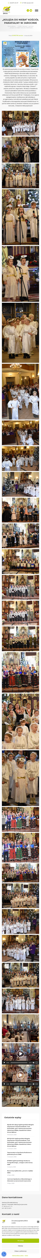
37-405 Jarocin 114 (27, 3)
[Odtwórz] (4, 1063)
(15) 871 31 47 (14, 3)
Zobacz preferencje (20, 1251)
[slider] (19, 1062)
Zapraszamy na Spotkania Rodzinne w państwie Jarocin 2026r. (19, 1153)
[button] (38, 1222)
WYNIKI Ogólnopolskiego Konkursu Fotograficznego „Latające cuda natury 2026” (20, 1162)
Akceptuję (20, 1240)
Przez (16, 35)
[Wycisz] (34, 1063)
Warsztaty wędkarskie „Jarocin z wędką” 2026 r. (20, 1172)
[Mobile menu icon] (36, 10)
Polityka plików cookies (18, 1255)
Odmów (20, 1246)
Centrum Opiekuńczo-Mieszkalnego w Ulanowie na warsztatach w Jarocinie (19, 1180)
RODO (26, 1255)
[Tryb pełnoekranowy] (37, 1063)
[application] (20, 1054)
